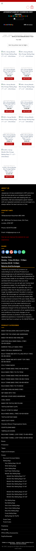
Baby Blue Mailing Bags (12, 510)
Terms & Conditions (8, 542)
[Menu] (27, 7)
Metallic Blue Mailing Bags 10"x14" (17, 481)
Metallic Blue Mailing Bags (12, 473)
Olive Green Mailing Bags (12, 505)
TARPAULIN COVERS (8, 431)
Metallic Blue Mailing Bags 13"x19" (17, 486)
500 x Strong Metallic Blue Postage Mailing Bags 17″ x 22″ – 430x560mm (9, 104)
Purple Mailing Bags (11, 513)
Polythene (4, 526)
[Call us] (24, 9)
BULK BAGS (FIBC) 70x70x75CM (12, 372)
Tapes (3, 448)
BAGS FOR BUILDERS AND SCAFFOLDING (15, 331)
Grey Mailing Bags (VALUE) (13, 463)
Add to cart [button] (9, 78)
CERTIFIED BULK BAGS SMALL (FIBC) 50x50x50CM (13, 342)
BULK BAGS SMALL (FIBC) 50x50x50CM (14, 414)
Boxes (3, 441)
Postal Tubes (7, 519)
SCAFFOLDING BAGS (8, 427)
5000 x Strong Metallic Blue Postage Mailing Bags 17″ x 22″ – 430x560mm (26, 137)
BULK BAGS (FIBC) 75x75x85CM (12, 386)
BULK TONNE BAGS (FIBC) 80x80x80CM (15, 376)
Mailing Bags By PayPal (12, 516)
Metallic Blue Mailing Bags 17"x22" (17, 489)
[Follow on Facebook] (24, 5)
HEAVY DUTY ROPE (7, 420)
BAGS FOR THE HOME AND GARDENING (14, 334)
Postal (10, 35)
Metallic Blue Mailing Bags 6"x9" (16, 478)
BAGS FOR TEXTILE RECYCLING (12, 403)
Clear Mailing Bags (10, 468)
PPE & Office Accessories (9, 533)
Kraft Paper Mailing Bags (12, 471)
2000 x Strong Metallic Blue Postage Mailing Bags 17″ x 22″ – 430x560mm (9, 137)
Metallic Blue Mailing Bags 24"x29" (17, 494)
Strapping (4, 529)
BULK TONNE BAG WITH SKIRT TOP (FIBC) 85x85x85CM (15, 361)
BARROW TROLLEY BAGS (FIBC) (12, 347)
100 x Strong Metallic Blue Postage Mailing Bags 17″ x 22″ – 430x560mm (9, 72)
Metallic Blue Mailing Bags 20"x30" (17, 491)
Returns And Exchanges (18, 544)
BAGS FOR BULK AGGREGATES (11, 350)
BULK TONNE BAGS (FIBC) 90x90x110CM (15, 379)
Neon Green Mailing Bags (12, 508)
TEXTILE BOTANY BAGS (9, 417)
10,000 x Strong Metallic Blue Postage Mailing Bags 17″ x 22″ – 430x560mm (9, 170)
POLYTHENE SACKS (8, 365)
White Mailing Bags (10, 466)
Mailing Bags (18, 35)
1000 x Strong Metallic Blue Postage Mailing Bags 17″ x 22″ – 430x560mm (26, 104)
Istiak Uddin (18, 548)
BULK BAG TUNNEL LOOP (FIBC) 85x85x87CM (17, 438)
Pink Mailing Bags (10, 500)
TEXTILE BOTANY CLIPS (9, 407)
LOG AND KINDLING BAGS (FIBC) (12, 389)
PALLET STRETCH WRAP (9, 410)
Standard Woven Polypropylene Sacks (14, 424)
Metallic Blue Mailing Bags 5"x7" (16, 476)
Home (5, 35)
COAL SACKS (5, 400)
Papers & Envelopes (8, 451)
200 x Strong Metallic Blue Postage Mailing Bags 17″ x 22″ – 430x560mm (27, 72)
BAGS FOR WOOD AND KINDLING (12, 338)
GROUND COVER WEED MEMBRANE (13, 396)
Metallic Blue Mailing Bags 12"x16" (17, 484)
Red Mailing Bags (10, 503)
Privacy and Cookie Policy (25, 542)
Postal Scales (7, 522)
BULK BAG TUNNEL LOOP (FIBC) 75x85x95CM (17, 434)
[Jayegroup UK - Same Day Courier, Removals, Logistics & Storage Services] (7, 6)
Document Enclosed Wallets (11, 458)
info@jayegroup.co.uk (13, 232)
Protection (4, 445)
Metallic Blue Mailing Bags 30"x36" (17, 497)
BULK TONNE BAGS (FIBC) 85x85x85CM (15, 369)
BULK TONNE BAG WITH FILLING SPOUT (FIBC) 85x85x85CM (17, 355)
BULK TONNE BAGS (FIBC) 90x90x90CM (15, 382)
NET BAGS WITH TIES (8, 393)
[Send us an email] (24, 7)
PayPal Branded (6, 536)
